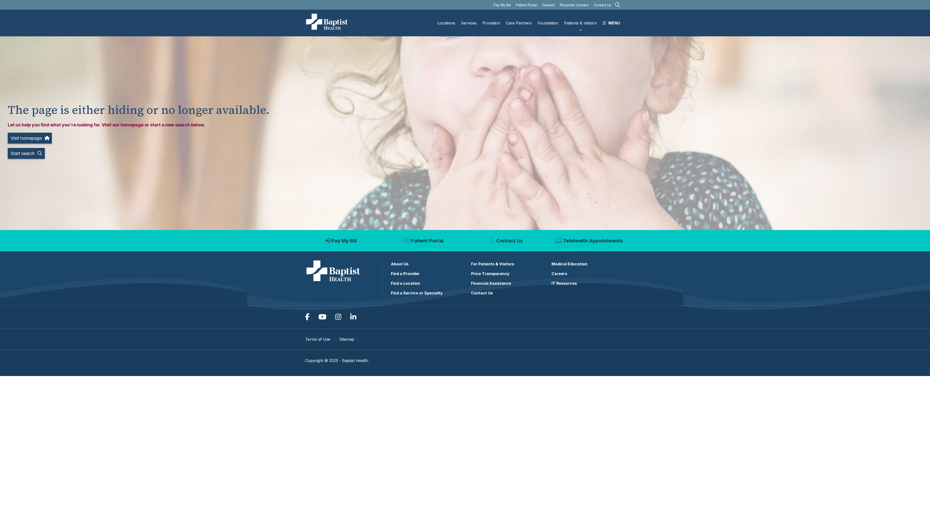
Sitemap (346, 339)
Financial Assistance (491, 283)
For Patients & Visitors (492, 264)
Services (469, 23)
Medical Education (569, 264)
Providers (491, 23)
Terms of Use (317, 339)
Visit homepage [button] (26, 138)
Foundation (548, 23)
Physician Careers (574, 5)
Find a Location (405, 283)
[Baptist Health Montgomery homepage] (327, 23)
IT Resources (564, 283)
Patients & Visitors (580, 23)
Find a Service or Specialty (417, 293)
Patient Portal (526, 5)
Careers (548, 5)
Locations (446, 23)
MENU (614, 23)
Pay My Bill (502, 5)
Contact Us (602, 5)
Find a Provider (405, 273)
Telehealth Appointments (593, 241)
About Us (400, 264)
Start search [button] (23, 153)
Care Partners (519, 23)
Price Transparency (490, 273)
